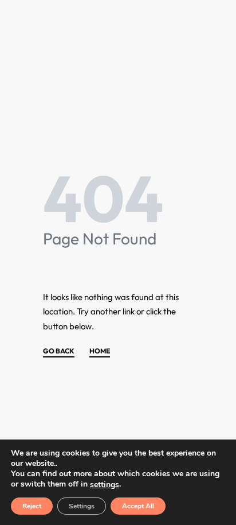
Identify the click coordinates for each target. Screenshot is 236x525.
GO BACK (58, 351)
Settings (82, 506)
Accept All (138, 506)
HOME (99, 351)
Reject (31, 506)
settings (104, 485)
